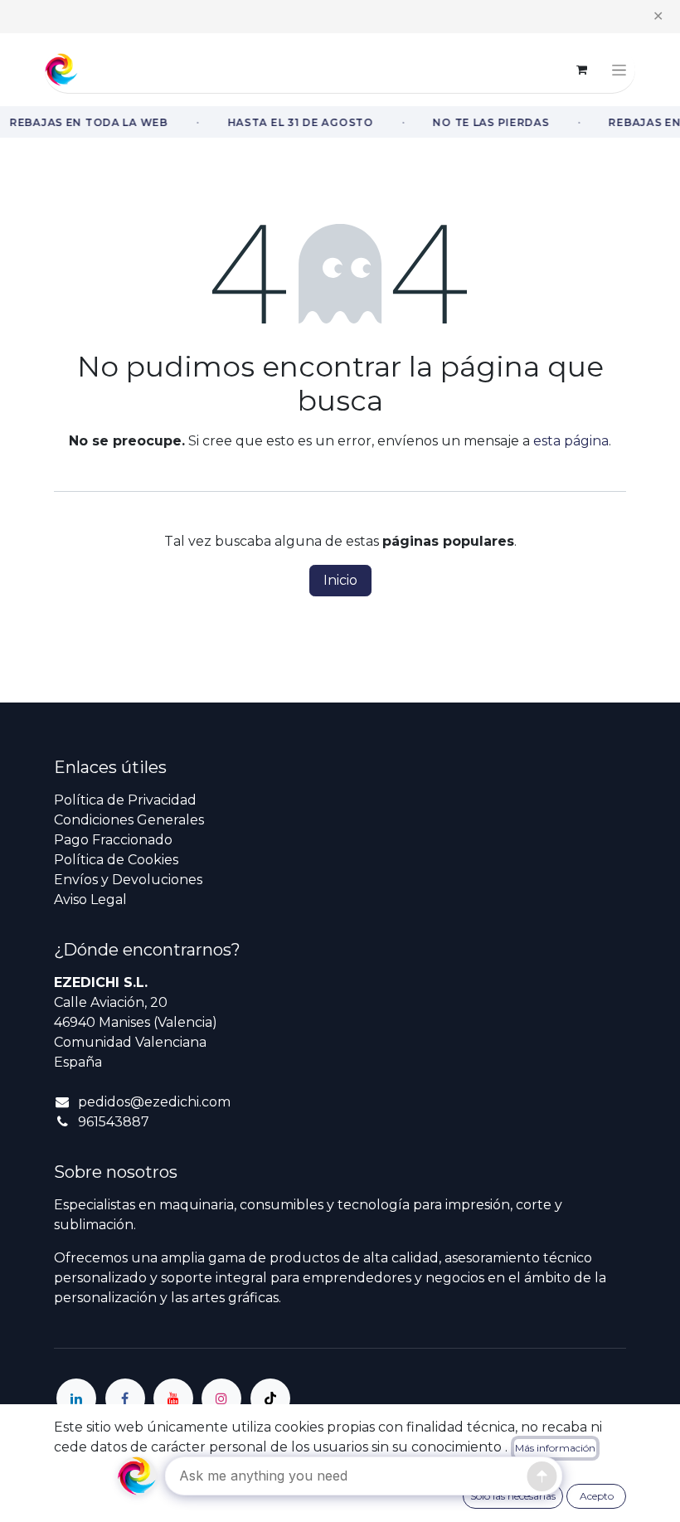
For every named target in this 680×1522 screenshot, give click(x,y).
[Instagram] (221, 1398)
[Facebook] (125, 1398)
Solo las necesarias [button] (513, 1496)
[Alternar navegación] (619, 69)
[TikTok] (270, 1398)
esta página (571, 441)
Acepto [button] (597, 1496)
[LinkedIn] (76, 1398)
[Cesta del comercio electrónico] (581, 70)
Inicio (340, 580)
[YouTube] (173, 1398)
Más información (555, 1448)
